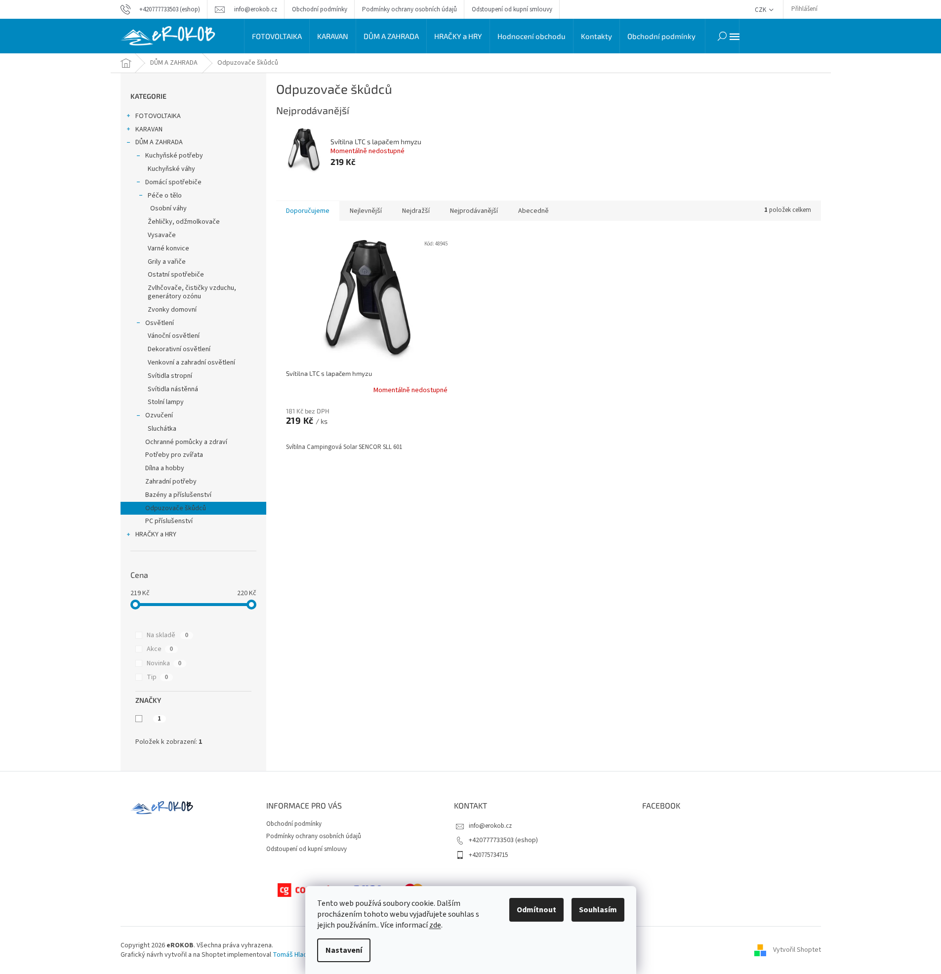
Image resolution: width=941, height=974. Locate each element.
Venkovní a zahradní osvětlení (191, 362)
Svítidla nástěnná (173, 389)
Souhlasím (598, 909)
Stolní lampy (166, 402)
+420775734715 (488, 855)
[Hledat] (722, 36)
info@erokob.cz (490, 825)
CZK (761, 9)
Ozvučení (159, 415)
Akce (160, 649)
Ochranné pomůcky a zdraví (186, 442)
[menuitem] (277, 36)
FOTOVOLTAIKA (158, 116)
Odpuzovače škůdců (175, 508)
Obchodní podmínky (319, 9)
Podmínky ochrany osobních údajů (409, 9)
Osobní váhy (168, 208)
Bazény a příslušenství (178, 495)
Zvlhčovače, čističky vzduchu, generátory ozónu (192, 292)
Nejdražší (416, 211)
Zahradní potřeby (171, 482)
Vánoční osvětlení (174, 336)
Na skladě (167, 635)
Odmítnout (536, 909)
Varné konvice (168, 248)
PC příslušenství (169, 521)
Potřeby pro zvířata (174, 455)
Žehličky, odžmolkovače (184, 222)
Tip (157, 677)
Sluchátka (162, 429)
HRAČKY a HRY (155, 534)
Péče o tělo (165, 196)
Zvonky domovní (172, 310)
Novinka (164, 663)
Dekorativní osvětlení (179, 349)
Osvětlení (159, 323)
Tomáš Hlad (290, 955)
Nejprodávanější (474, 211)
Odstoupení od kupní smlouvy (512, 9)
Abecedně (533, 211)
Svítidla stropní (170, 376)
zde (435, 925)
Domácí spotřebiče (173, 182)
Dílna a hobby (164, 468)
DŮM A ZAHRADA (159, 142)
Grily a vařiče (167, 262)
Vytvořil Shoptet (797, 950)
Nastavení (344, 950)
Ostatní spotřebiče (176, 275)
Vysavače (162, 235)
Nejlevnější (366, 211)
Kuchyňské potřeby (174, 156)
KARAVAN (149, 129)
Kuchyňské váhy (171, 169)
